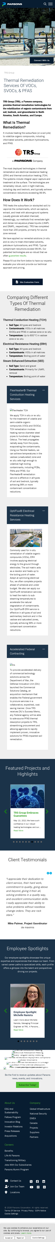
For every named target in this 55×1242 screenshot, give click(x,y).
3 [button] (20, 842)
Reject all (20, 1238)
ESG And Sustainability (11, 1110)
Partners (34, 1136)
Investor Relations (13, 1126)
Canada (33, 1122)
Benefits (9, 1150)
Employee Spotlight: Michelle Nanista (25, 1013)
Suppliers (34, 1132)
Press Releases (12, 1131)
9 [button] (38, 842)
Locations (14, 1192)
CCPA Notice (40, 1210)
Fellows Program (13, 1117)
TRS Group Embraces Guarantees (26, 814)
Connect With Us (41, 60)
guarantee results (17, 255)
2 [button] (17, 842)
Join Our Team (16, 1186)
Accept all (9, 1238)
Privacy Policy (27, 1210)
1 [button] (14, 842)
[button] (43, 390)
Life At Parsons (12, 1155)
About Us (10, 1103)
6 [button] (29, 842)
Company (35, 1103)
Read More (18, 830)
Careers (9, 1144)
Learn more (26, 1233)
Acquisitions (11, 1135)
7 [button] (32, 842)
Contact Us (15, 1180)
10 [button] (41, 842)
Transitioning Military (15, 1160)
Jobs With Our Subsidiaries (18, 1164)
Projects (34, 1127)
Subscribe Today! (27, 1084)
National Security (38, 1113)
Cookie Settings (11, 1213)
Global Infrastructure (40, 1108)
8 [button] (35, 842)
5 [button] (26, 842)
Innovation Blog (12, 1121)
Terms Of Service (12, 1210)
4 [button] (23, 842)
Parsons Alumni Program (17, 1169)
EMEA (33, 1118)
